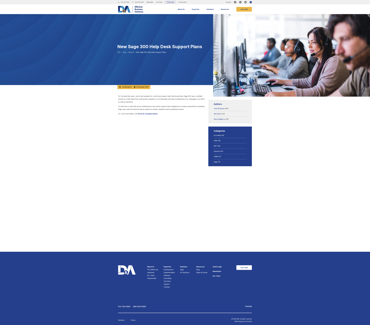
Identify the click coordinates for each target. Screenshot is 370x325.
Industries (150, 272)
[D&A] (130, 9)
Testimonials (151, 278)
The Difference (152, 270)
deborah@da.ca (219, 119)
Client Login (170, 2)
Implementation (169, 272)
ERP (215, 146)
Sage (215, 162)
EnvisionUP (248, 321)
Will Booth (217, 114)
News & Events (201, 272)
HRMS (216, 157)
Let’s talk (244, 9)
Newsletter (150, 2)
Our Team (159, 2)
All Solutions (184, 272)
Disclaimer (121, 320)
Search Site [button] (183, 2)
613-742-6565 (125, 2)
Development (168, 270)
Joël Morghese (127, 87)
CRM (215, 141)
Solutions (210, 9)
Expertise (195, 9)
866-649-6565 (139, 2)
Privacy (133, 320)
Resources (225, 9)
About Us (181, 9)
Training (166, 287)
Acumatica (217, 135)
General (216, 151)
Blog (198, 270)
